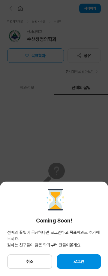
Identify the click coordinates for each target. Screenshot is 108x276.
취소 (29, 261)
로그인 (79, 261)
